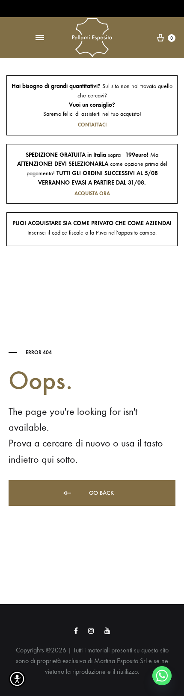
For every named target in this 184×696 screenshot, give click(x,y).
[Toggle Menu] (40, 38)
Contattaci (92, 125)
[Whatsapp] (162, 675)
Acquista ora (92, 194)
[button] (17, 678)
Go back (100, 492)
